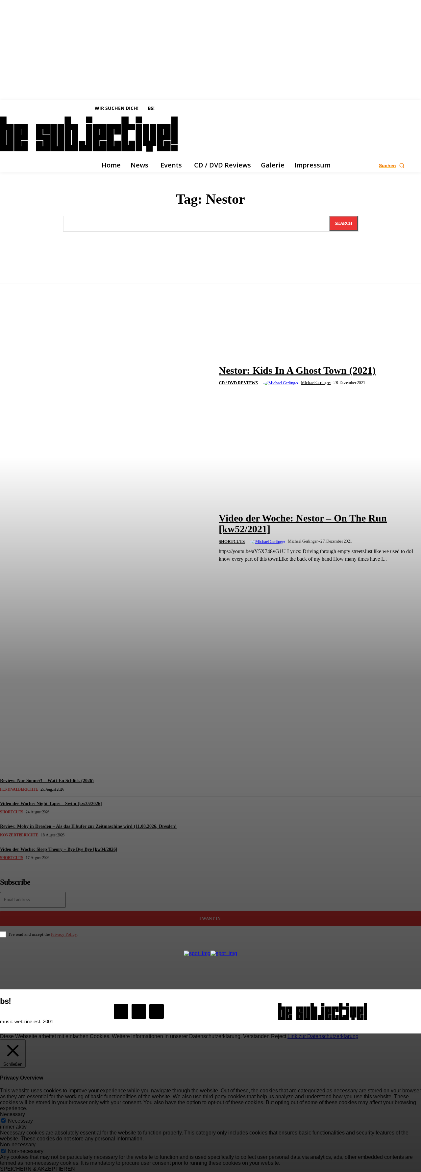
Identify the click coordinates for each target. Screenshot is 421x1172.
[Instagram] (139, 1011)
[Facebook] (121, 1011)
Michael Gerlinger (316, 382)
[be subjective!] (322, 1011)
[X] (156, 1011)
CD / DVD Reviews (238, 382)
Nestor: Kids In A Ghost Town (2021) (297, 370)
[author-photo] (281, 383)
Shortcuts (232, 541)
